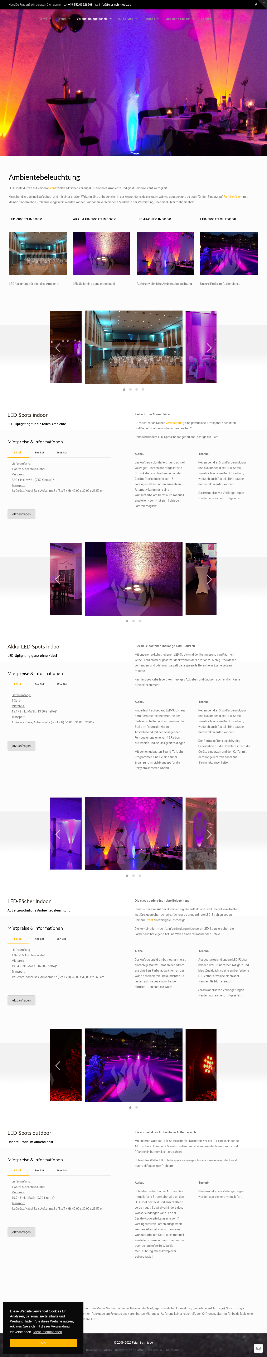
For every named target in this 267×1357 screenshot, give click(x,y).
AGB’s (108, 1350)
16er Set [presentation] (62, 452)
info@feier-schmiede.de (115, 4)
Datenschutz (123, 1350)
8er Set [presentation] (39, 452)
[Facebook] (256, 4)
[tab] (18, 452)
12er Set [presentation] (62, 684)
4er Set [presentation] (39, 938)
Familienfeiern (233, 196)
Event (52, 188)
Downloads (93, 1350)
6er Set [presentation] (39, 684)
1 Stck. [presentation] (18, 452)
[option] (134, 347)
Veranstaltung (174, 423)
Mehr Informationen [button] (47, 1332)
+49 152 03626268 (80, 4)
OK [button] (43, 1342)
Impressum (173, 1350)
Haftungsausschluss (148, 1350)
